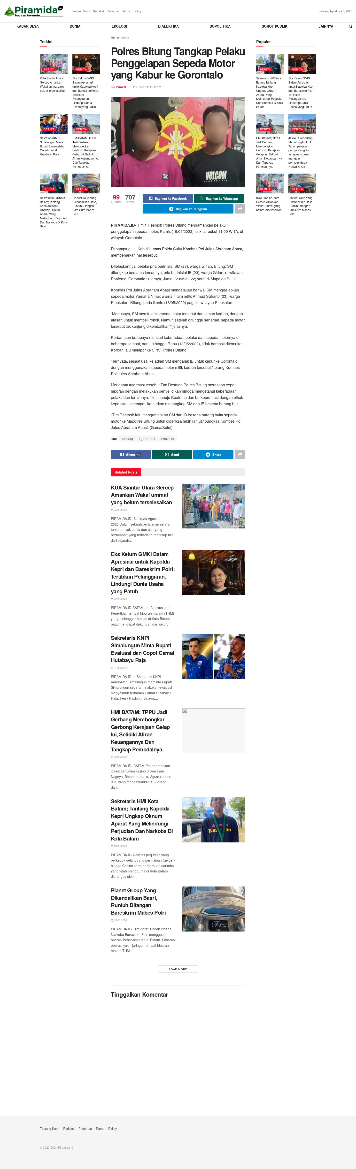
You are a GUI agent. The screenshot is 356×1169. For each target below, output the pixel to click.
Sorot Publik (274, 26)
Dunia (75, 26)
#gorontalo (147, 438)
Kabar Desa (27, 26)
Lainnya (325, 26)
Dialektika (168, 26)
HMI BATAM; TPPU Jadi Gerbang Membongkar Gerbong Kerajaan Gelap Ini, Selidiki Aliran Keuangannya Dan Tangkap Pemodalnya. (140, 730)
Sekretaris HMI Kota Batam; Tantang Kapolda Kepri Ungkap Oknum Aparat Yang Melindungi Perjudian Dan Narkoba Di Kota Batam (142, 819)
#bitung (127, 438)
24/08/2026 (120, 510)
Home (115, 37)
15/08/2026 (120, 920)
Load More (178, 969)
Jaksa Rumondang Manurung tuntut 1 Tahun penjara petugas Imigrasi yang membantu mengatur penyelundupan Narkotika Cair (300, 152)
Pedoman (113, 11)
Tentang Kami (81, 11)
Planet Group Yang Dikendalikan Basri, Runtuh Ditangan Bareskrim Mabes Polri (138, 901)
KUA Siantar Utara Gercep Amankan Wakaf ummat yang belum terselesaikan (142, 494)
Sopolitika (220, 26)
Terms (127, 11)
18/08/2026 (120, 846)
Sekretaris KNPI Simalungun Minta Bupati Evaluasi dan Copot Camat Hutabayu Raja (142, 649)
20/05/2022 (141, 86)
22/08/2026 (120, 599)
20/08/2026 (120, 757)
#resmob (167, 438)
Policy (137, 11)
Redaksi (98, 11)
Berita (125, 37)
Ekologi (119, 26)
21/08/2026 (120, 668)
